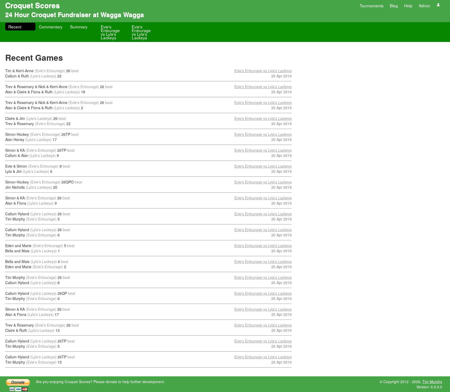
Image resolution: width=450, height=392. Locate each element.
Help (408, 5)
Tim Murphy (432, 381)
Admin (424, 5)
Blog (394, 5)
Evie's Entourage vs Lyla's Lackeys (110, 32)
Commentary (51, 26)
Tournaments (372, 5)
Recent (14, 26)
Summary (79, 26)
